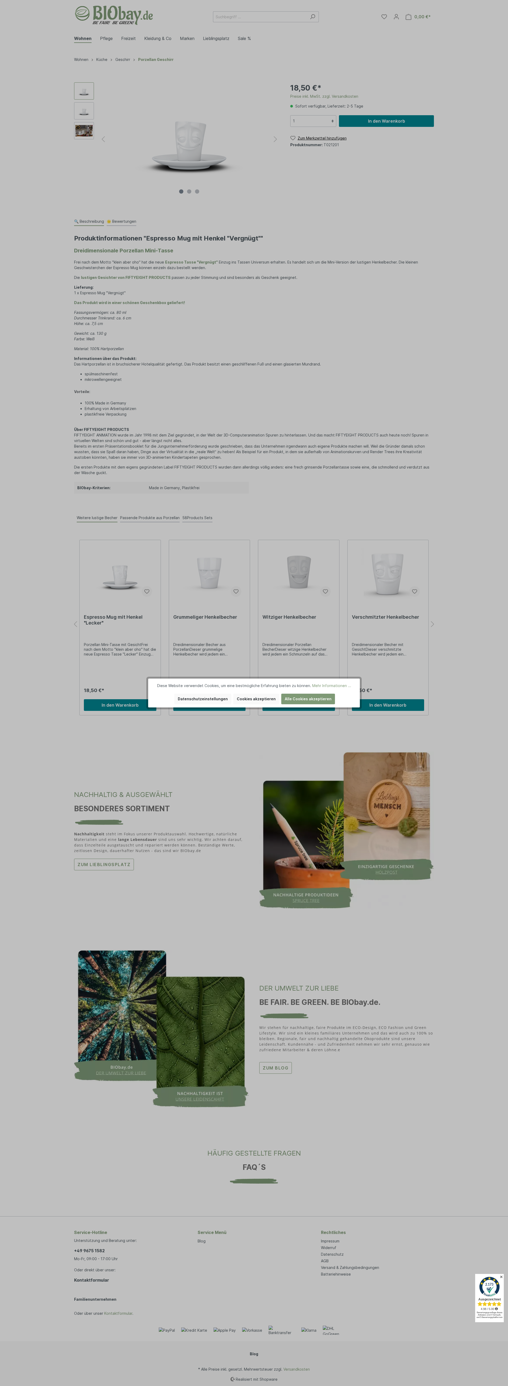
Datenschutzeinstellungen (203, 699)
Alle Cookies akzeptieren (308, 699)
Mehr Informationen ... (331, 685)
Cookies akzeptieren (256, 699)
